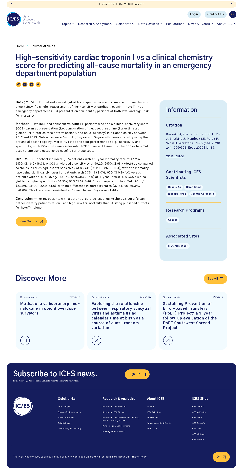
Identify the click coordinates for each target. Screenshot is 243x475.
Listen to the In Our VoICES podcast (121, 4)
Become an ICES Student (113, 412)
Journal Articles (43, 46)
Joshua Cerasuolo (202, 194)
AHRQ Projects (64, 407)
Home (20, 46)
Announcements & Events (159, 423)
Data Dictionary (65, 423)
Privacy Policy (138, 457)
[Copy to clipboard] (18, 84)
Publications (175, 24)
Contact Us (215, 14)
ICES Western (198, 440)
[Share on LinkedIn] (31, 84)
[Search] (232, 14)
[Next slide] (232, 4)
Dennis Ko (174, 187)
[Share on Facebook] (38, 84)
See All (213, 278)
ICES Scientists (154, 412)
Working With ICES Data (113, 431)
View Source (29, 221)
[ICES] (23, 19)
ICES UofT (196, 428)
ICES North (197, 418)
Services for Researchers (69, 412)
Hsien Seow (193, 187)
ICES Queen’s (198, 423)
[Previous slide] (11, 4)
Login (194, 14)
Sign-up (134, 374)
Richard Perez (177, 194)
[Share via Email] (25, 84)
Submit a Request (66, 418)
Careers (150, 407)
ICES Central (198, 407)
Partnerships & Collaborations (116, 426)
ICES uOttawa (198, 434)
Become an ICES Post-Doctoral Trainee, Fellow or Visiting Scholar (120, 419)
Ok (219, 456)
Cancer (172, 220)
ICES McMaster (178, 246)
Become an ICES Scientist (114, 407)
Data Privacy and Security (69, 428)
